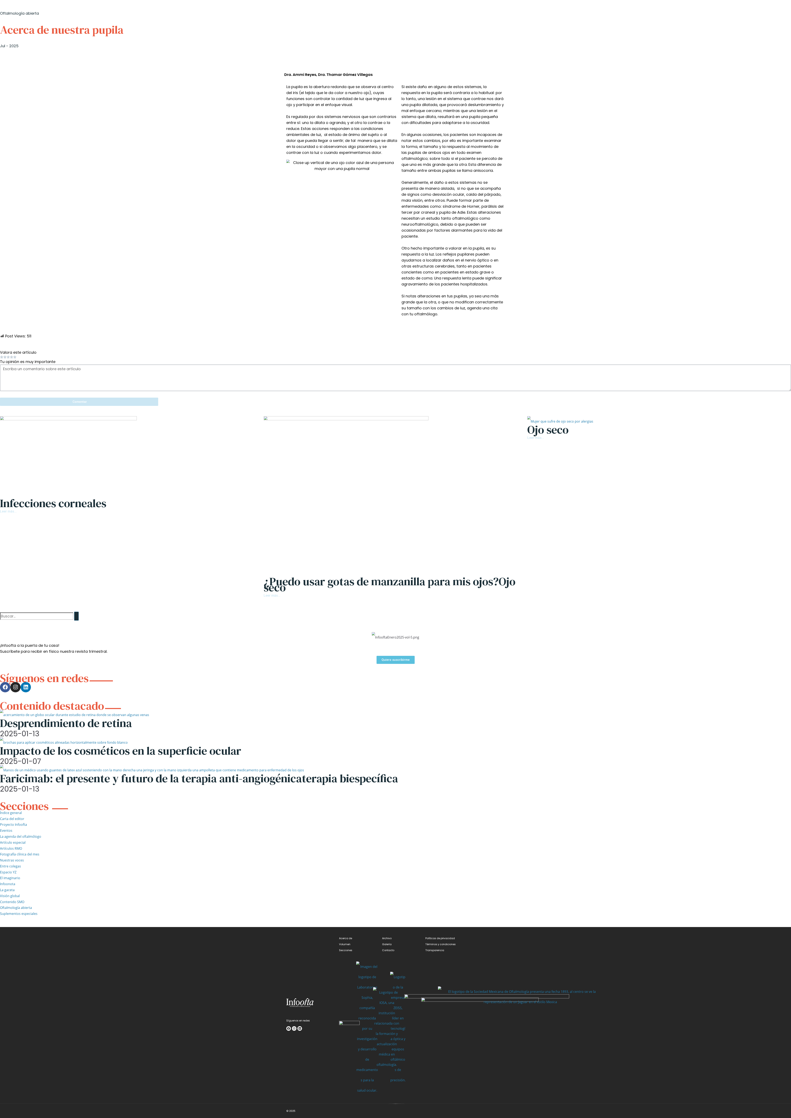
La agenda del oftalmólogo (20, 836)
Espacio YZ (8, 872)
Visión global (10, 896)
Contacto (388, 950)
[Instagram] (15, 687)
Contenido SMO (12, 902)
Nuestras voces (12, 860)
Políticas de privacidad (440, 938)
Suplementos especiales (18, 913)
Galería (387, 944)
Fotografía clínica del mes (19, 854)
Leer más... (8, 511)
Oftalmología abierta (16, 907)
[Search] (76, 616)
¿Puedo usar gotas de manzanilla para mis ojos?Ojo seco (389, 584)
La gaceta (7, 890)
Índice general (11, 813)
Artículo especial (13, 842)
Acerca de (345, 938)
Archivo (387, 938)
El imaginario (10, 878)
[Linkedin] (26, 687)
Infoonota (7, 884)
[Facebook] (5, 687)
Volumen (344, 944)
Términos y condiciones (440, 944)
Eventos (6, 830)
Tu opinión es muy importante (27, 361)
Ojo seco (548, 429)
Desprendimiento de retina (66, 723)
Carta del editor (12, 818)
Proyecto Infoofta (13, 824)
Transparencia (434, 950)
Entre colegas (10, 866)
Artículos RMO (11, 848)
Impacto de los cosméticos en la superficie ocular (120, 750)
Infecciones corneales (53, 503)
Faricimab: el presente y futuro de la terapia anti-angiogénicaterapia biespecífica (199, 778)
